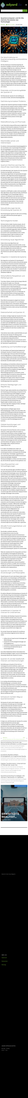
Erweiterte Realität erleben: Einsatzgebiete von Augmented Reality (13, 755)
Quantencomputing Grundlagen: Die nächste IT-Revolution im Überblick (13, 776)
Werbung (4, 964)
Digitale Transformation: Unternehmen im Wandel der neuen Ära (13, 764)
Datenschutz (5, 961)
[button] (26, 5)
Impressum (4, 957)
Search (24, 10)
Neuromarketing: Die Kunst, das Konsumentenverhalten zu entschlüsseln (14, 743)
